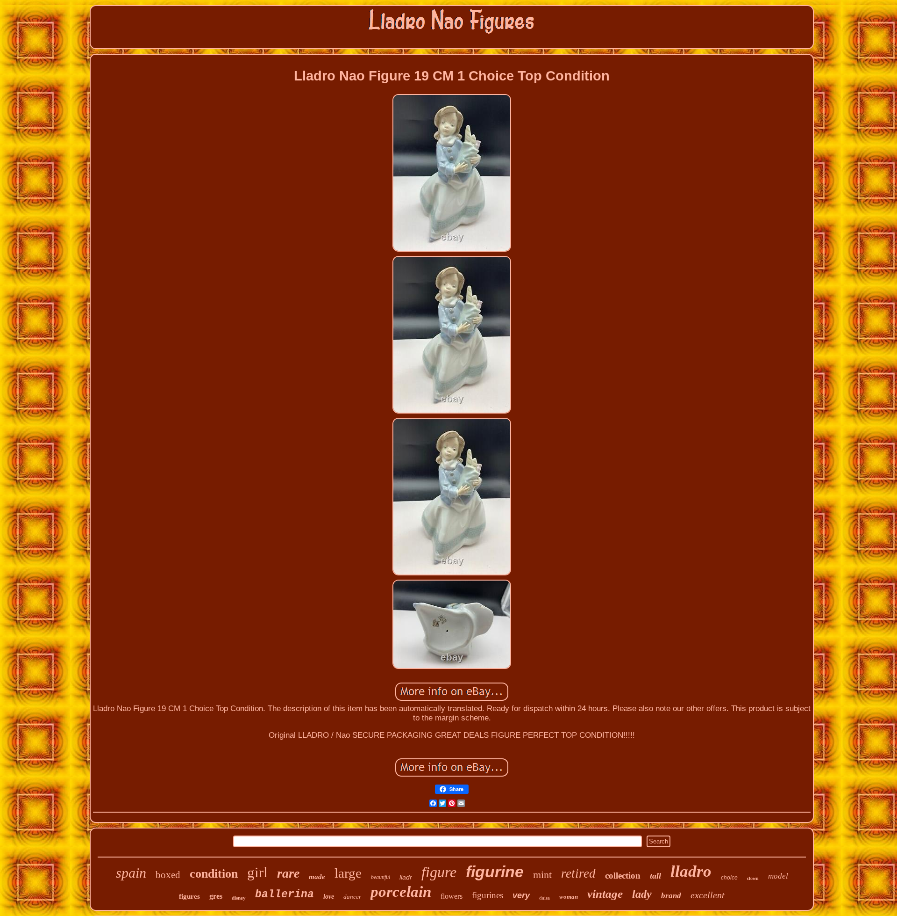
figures (189, 896)
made (317, 876)
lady (642, 894)
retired (578, 873)
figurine (495, 871)
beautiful (380, 877)
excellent (708, 895)
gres (215, 896)
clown (753, 878)
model (778, 876)
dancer (352, 896)
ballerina (284, 894)
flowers (452, 896)
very (521, 895)
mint (542, 874)
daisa (544, 898)
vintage (605, 893)
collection (623, 875)
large (348, 872)
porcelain (400, 891)
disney (239, 898)
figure (438, 872)
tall (655, 875)
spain (131, 872)
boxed (168, 874)
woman (568, 896)
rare (288, 873)
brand (671, 895)
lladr (405, 877)
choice (729, 877)
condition (214, 873)
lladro (691, 871)
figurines (487, 895)
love (328, 896)
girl (257, 872)
